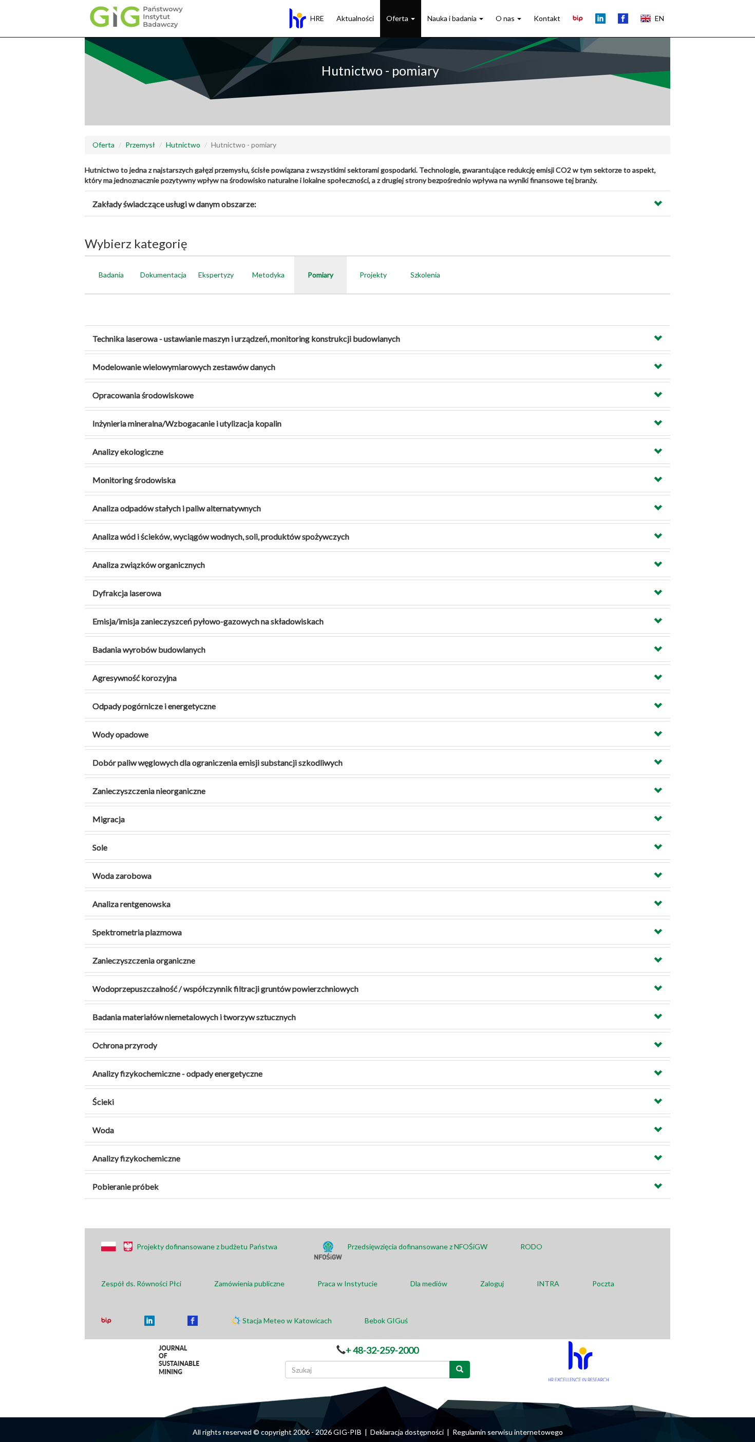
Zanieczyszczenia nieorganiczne (148, 791)
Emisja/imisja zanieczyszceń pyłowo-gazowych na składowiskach (208, 621)
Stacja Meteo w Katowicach (287, 1320)
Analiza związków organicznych (148, 564)
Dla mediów (428, 1283)
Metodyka (268, 274)
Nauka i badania (452, 18)
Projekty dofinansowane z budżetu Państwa (207, 1246)
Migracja (108, 819)
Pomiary (320, 274)
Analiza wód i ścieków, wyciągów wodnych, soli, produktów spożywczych (220, 536)
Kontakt (547, 18)
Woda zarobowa (122, 875)
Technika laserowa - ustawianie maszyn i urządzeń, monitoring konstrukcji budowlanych (246, 338)
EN (659, 18)
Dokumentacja (163, 274)
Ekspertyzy (216, 274)
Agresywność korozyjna (134, 677)
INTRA (548, 1283)
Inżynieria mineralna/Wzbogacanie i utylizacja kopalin (186, 423)
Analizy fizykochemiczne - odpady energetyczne (177, 1073)
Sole (99, 847)
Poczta (603, 1283)
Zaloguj (492, 1283)
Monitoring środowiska (134, 480)
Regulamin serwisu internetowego (507, 1432)
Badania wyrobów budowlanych (148, 649)
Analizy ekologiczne (127, 451)
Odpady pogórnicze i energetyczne (154, 706)
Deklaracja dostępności (407, 1432)
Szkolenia (425, 274)
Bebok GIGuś (386, 1320)
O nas (506, 18)
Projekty (373, 274)
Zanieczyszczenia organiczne (143, 960)
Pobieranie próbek (125, 1186)
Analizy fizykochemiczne (136, 1158)
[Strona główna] (135, 16)
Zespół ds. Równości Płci (141, 1283)
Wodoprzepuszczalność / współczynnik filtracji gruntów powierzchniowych (225, 988)
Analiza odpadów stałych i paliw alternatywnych (176, 508)
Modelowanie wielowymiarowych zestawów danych (183, 367)
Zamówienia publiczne (249, 1283)
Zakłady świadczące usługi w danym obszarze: (174, 204)
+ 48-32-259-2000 (382, 1350)
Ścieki (103, 1101)
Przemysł (140, 144)
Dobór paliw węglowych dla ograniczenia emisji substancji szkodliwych (217, 762)
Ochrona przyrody (124, 1045)
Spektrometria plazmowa (137, 932)
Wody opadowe (120, 734)
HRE (317, 18)
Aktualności (355, 18)
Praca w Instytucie (347, 1283)
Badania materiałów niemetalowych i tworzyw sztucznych (194, 1017)
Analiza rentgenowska (131, 904)
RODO (531, 1246)
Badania (111, 274)
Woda (103, 1130)
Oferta (398, 18)
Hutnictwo (183, 144)
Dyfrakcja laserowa (126, 593)
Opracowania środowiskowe (143, 395)
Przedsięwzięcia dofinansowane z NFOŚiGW (417, 1246)
